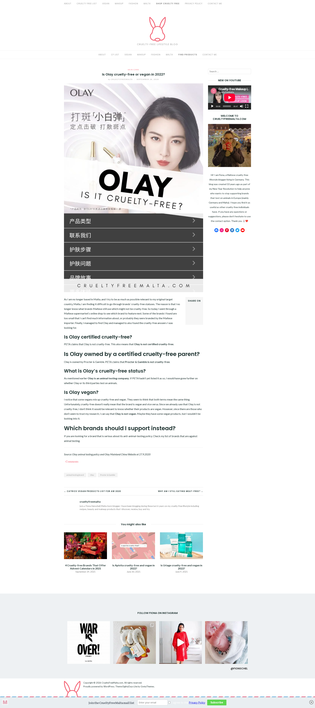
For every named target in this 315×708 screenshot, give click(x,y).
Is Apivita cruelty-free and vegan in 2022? (133, 567)
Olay (92, 475)
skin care (133, 70)
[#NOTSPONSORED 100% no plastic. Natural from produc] (134, 642)
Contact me (210, 54)
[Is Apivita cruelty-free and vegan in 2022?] (133, 545)
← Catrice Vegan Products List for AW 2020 (92, 491)
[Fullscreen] (246, 106)
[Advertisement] (229, 286)
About (67, 3)
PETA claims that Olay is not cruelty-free (87, 344)
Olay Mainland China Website (120, 454)
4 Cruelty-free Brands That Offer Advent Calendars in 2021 (85, 567)
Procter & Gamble (107, 475)
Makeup (141, 54)
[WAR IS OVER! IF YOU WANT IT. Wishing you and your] (88, 642)
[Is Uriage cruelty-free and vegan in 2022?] (181, 545)
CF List (115, 54)
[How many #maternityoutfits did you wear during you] (180, 642)
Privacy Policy (193, 3)
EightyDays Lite (130, 686)
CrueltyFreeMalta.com (112, 682)
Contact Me (215, 3)
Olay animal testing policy (86, 454)
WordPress (109, 686)
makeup (119, 3)
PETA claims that (137, 361)
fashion (133, 3)
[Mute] (241, 106)
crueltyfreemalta (120, 79)
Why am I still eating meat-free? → (180, 491)
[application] (229, 97)
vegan (105, 3)
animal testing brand (75, 475)
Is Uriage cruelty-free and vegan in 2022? (181, 567)
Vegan (128, 54)
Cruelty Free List (87, 3)
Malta (147, 3)
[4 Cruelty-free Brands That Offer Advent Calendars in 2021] (85, 545)
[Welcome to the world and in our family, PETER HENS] (226, 642)
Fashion (155, 54)
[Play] (212, 106)
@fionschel (239, 668)
